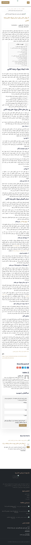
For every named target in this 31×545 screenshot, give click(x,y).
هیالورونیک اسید (16, 246)
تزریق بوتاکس (23, 221)
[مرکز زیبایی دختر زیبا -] (15, 2)
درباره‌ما (28, 497)
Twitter (25, 368)
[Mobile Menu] (28, 2)
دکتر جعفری (21, 376)
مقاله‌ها (28, 496)
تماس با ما (27, 499)
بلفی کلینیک (14, 542)
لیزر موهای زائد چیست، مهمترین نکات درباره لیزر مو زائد (10, 511)
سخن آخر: (25, 65)
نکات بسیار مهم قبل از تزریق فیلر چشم (20, 251)
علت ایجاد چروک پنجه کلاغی (21, 46)
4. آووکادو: (25, 53)
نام (26, 410)
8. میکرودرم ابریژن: (24, 60)
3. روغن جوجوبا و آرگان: (23, 52)
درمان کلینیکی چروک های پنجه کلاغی (20, 56)
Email (17, 368)
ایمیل (25, 415)
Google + (20, 368)
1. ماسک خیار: (25, 49)
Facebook (28, 368)
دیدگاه (25, 402)
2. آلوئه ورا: (25, 50)
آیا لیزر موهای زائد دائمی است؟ (10, 506)
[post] (23, 506)
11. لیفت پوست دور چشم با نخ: (22, 63)
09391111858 (5, 2)
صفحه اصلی (27, 494)
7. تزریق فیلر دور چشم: (23, 58)
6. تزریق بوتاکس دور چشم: (22, 57)
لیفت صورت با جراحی (11, 517)
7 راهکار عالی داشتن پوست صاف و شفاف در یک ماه (14, 444)
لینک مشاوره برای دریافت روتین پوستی (21, 351)
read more (23, 450)
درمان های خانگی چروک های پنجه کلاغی (19, 48)
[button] (25, 44)
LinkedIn (23, 368)
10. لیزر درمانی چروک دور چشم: (22, 62)
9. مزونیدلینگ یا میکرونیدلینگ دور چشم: (20, 61)
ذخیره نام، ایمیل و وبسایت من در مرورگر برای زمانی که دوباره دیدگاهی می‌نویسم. (15, 421)
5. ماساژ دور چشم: (24, 54)
